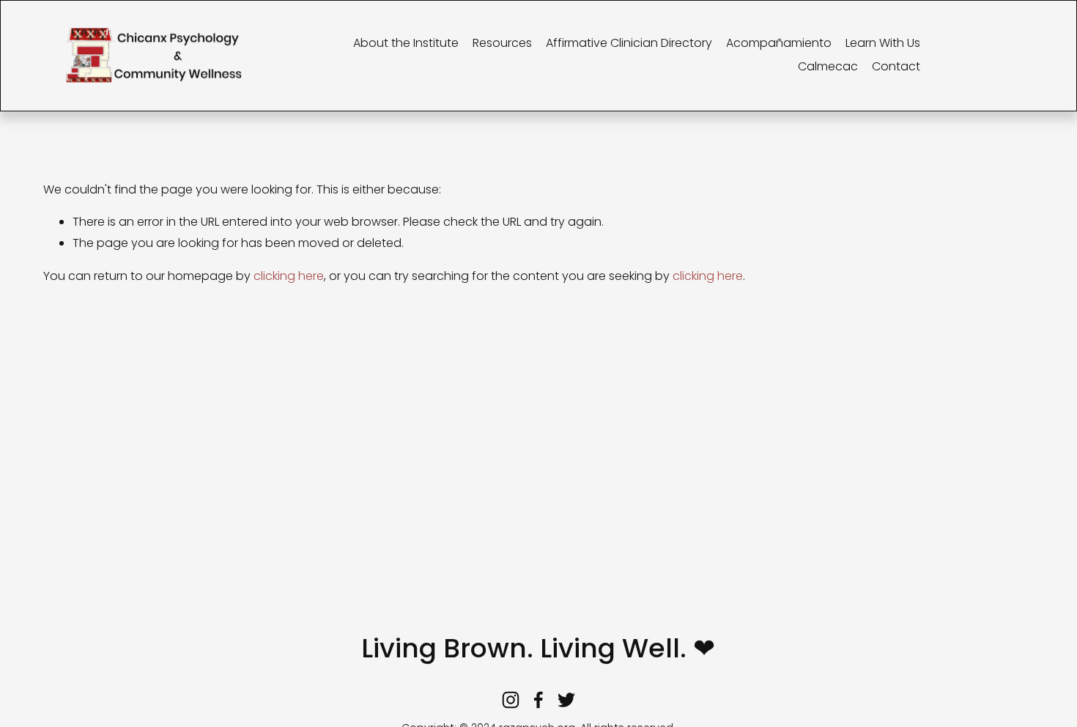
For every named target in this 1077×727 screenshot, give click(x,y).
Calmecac (828, 66)
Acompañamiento (779, 42)
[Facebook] (538, 700)
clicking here (288, 275)
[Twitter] (566, 700)
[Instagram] (510, 700)
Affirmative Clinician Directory (629, 42)
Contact (896, 66)
